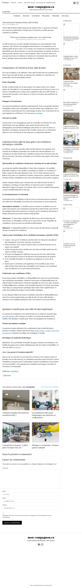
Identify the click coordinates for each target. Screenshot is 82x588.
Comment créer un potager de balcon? (69, 244)
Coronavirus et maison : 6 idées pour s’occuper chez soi (15, 446)
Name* (4, 491)
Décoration (46, 16)
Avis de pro (65, 16)
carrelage (39, 113)
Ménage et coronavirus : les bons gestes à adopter (45, 446)
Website (4, 505)
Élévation (26, 16)
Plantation (55, 16)
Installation (36, 16)
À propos (13, 2)
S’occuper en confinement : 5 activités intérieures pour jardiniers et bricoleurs (71, 223)
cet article (16, 347)
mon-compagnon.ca (41, 7)
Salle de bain (7, 375)
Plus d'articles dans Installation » (50, 387)
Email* (4, 498)
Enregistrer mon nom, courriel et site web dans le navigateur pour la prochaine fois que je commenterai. (27, 516)
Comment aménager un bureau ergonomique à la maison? (70, 197)
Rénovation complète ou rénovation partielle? (71, 103)
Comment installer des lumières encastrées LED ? (15, 414)
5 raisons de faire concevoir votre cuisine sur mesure (70, 83)
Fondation (17, 16)
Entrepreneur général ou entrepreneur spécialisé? (71, 38)
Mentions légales (29, 2)
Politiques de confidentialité (45, 2)
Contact (20, 2)
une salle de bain (8, 316)
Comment (5, 468)
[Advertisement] (71, 282)
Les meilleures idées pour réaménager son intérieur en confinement (44, 415)
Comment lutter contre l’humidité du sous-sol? (70, 57)
